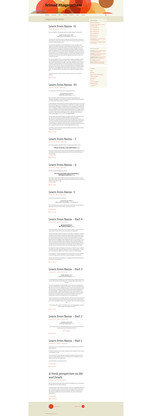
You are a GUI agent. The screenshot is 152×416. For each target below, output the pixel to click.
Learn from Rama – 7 (62, 139)
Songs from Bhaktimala (94, 81)
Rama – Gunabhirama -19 (94, 31)
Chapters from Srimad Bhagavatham (96, 74)
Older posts (55, 406)
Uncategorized (93, 85)
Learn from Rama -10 (63, 85)
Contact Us (54, 15)
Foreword (65, 15)
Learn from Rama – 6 (62, 165)
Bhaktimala (47, 15)
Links (60, 15)
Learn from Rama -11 (62, 26)
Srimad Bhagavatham (94, 83)
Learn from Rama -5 (62, 192)
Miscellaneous (92, 78)
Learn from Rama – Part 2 (65, 316)
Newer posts (79, 406)
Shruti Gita (92, 80)
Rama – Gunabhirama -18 (94, 33)
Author (77, 15)
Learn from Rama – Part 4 (65, 219)
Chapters (83, 15)
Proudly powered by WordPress (51, 413)
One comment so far (53, 398)
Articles (57, 29)
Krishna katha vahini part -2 (95, 22)
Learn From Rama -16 (94, 36)
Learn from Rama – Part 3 (65, 269)
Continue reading (53, 154)
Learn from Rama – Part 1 (65, 340)
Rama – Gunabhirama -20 (94, 29)
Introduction (71, 15)
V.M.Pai (64, 380)
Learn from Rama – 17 (94, 35)
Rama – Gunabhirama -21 (94, 27)
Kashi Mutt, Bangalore (94, 76)
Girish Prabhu (63, 29)
